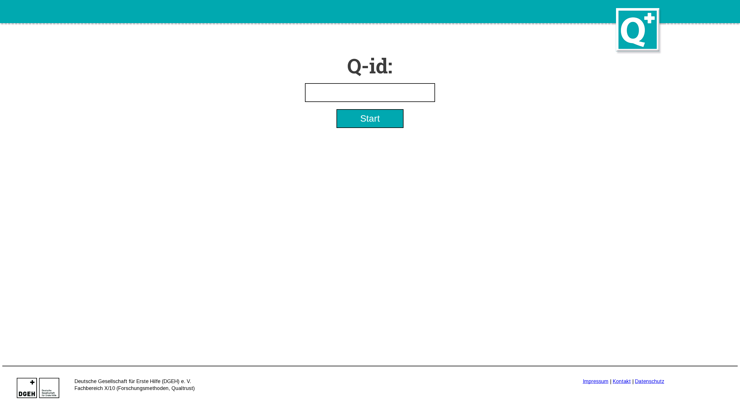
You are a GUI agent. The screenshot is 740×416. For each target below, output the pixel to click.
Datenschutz (649, 381)
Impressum (595, 381)
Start (370, 118)
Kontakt (622, 381)
